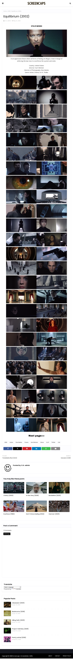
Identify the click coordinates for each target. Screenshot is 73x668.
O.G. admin (8, 21)
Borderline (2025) (55, 495)
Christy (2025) (8, 495)
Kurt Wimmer (34, 442)
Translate (18, 589)
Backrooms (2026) (18, 611)
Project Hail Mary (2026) (20, 629)
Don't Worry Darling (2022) (35, 514)
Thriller (53, 442)
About (50, 656)
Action (11, 442)
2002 (9, 11)
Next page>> (36, 435)
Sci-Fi (47, 442)
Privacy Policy (67, 656)
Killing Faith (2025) (18, 620)
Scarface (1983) (9, 514)
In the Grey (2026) (32, 495)
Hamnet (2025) (54, 514)
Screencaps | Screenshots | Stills (23, 656)
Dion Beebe (19, 442)
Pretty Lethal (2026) (19, 637)
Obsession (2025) (18, 603)
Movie (42, 442)
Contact (57, 656)
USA (59, 442)
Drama (26, 442)
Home (5, 11)
